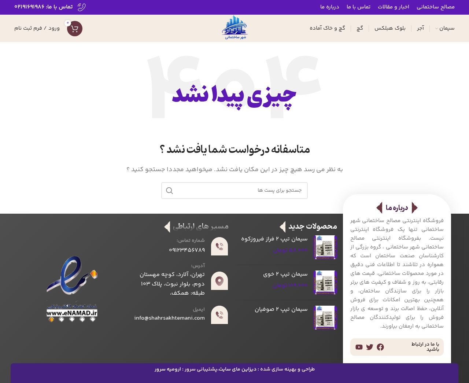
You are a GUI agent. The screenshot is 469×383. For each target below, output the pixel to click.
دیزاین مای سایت (237, 369)
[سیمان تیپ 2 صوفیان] (325, 317)
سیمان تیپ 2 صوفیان (281, 310)
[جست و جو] (169, 190)
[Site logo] (234, 28)
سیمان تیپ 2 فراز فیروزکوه (274, 239)
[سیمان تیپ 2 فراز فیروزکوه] (325, 247)
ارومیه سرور (168, 369)
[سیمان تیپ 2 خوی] (325, 282)
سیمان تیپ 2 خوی (285, 274)
